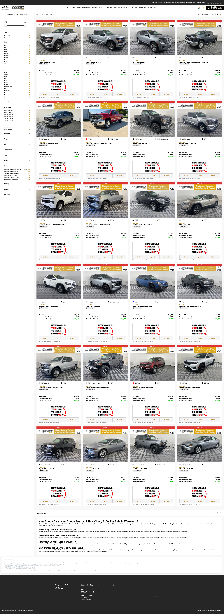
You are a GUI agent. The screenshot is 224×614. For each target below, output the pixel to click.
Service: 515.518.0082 (168, 2)
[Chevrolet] (5, 8)
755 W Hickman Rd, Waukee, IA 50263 (196, 2)
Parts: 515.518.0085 (180, 2)
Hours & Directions (215, 8)
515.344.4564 (215, 7)
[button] (79, 38)
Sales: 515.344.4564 (157, 2)
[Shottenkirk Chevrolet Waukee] (18, 7)
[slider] (5, 25)
